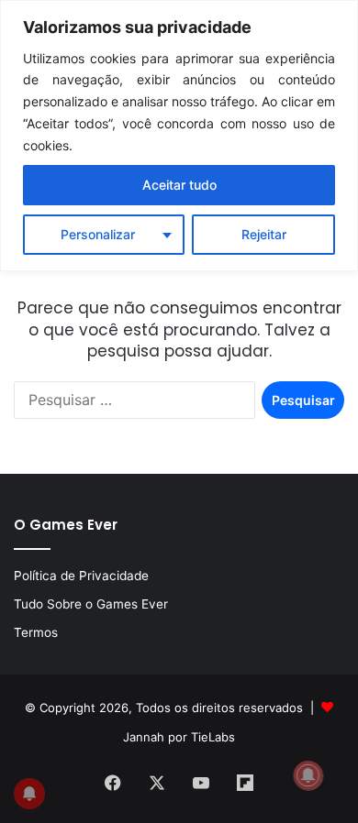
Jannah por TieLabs (179, 737)
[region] (179, 135)
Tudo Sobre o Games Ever (91, 604)
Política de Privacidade (81, 575)
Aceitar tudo (179, 184)
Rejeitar (263, 234)
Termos (36, 632)
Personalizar (98, 234)
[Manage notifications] (308, 775)
